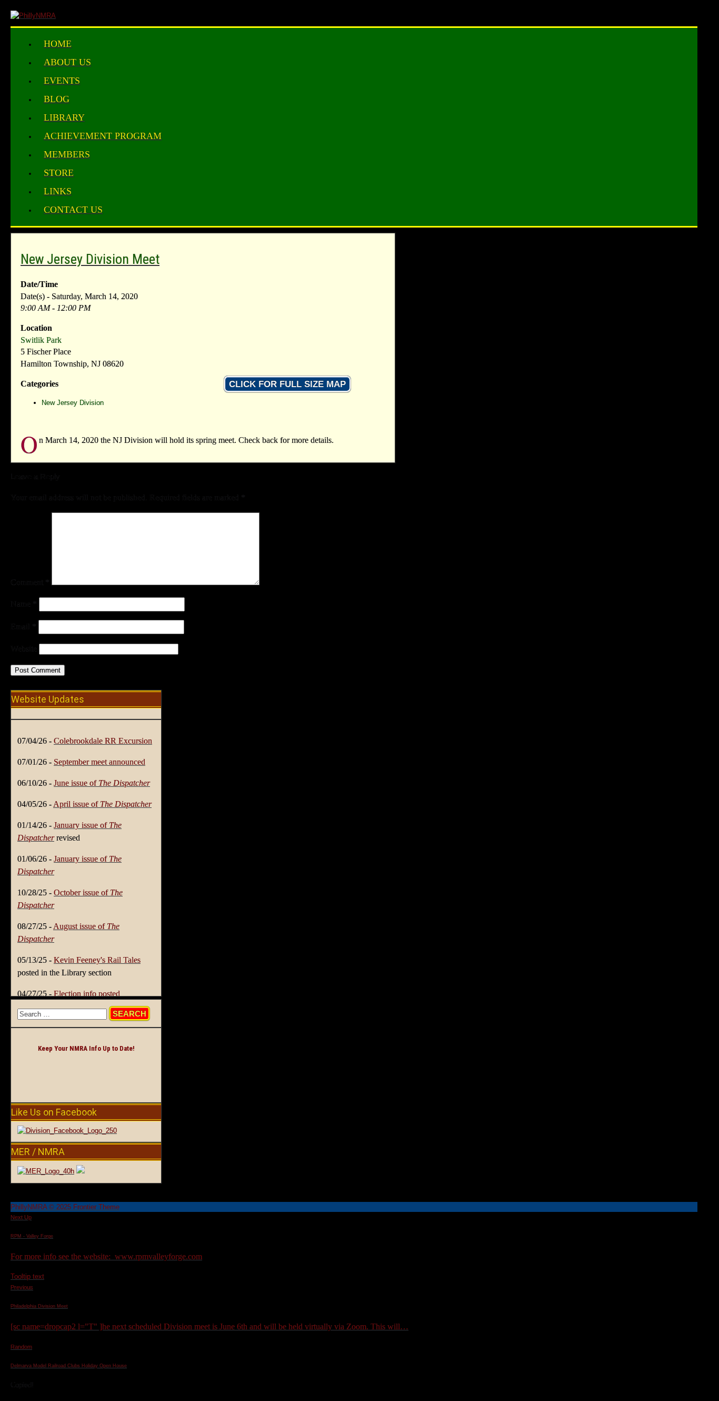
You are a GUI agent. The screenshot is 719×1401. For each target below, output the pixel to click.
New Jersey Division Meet (90, 259)
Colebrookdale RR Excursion (103, 740)
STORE (59, 172)
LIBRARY (64, 117)
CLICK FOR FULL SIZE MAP (287, 384)
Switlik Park (41, 340)
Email (23, 626)
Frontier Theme (96, 1207)
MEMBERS (67, 154)
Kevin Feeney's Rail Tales (97, 959)
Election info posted (87, 993)
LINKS (58, 191)
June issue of (102, 782)
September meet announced (99, 761)
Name (24, 603)
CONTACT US (73, 209)
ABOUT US (67, 62)
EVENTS (62, 80)
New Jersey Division (73, 403)
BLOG (56, 99)
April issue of (102, 804)
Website (24, 648)
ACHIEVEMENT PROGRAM (103, 136)
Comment (30, 582)
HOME (58, 43)
